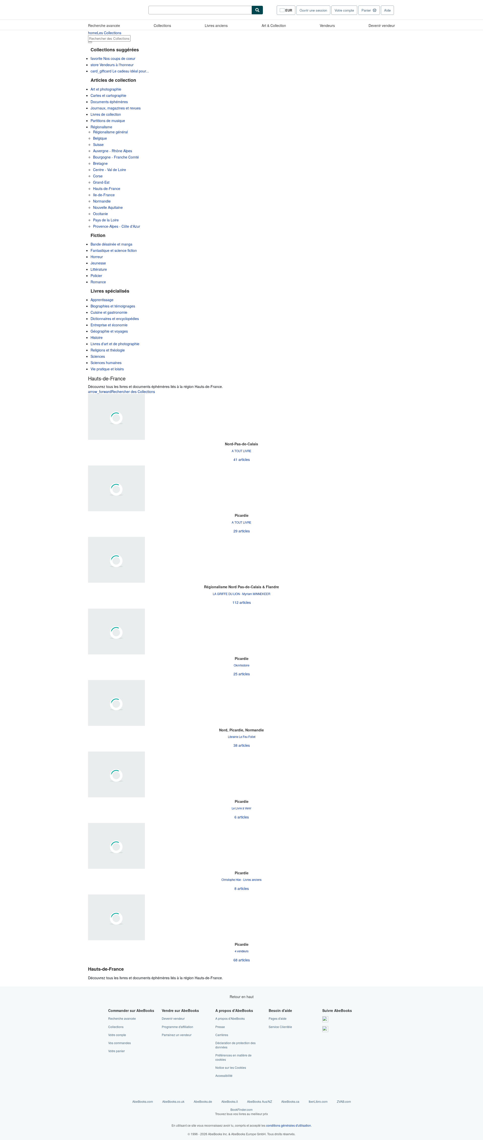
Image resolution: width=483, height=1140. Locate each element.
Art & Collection (274, 25)
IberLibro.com (318, 1101)
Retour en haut (242, 996)
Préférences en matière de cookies (233, 1057)
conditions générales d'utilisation (288, 1125)
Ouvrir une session (313, 10)
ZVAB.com (344, 1101)
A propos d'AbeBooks (230, 1018)
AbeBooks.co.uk (173, 1101)
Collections (162, 25)
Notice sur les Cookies (230, 1067)
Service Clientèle (280, 1027)
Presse (220, 1027)
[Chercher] (257, 10)
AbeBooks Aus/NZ (259, 1101)
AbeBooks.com (142, 1101)
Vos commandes (119, 1043)
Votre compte (344, 10)
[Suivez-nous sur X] (325, 1029)
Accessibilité (223, 1075)
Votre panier (116, 1051)
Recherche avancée (104, 25)
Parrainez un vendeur (176, 1035)
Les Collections (104, 32)
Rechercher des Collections (121, 391)
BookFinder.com (241, 1111)
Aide (387, 10)
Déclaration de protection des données (235, 1045)
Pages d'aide (278, 1018)
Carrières (221, 1035)
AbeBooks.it (229, 1101)
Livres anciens (216, 25)
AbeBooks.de (203, 1101)
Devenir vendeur (382, 25)
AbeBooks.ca (290, 1101)
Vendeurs (327, 25)
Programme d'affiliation (177, 1027)
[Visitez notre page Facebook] (325, 1019)
